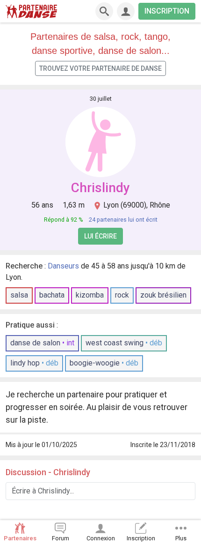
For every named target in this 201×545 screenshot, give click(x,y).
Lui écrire (100, 236)
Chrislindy (100, 187)
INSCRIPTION (166, 11)
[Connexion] (126, 11)
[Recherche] (104, 11)
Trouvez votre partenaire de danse (100, 68)
